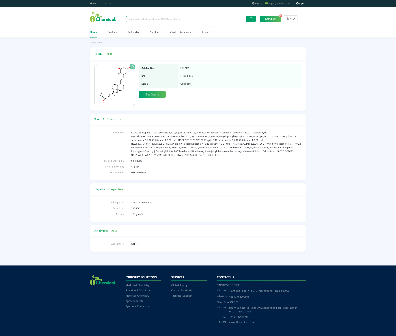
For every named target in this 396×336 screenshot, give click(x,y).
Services (154, 32)
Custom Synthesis (181, 290)
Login (301, 3)
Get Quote (270, 19)
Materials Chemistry (137, 295)
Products (112, 32)
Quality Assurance (180, 32)
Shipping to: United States (279, 3)
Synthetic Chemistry (137, 306)
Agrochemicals (134, 301)
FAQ (257, 3)
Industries (133, 32)
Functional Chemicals (138, 290)
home (93, 42)
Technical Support (181, 295)
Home (95, 3)
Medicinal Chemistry (137, 285)
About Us (108, 3)
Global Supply (179, 285)
